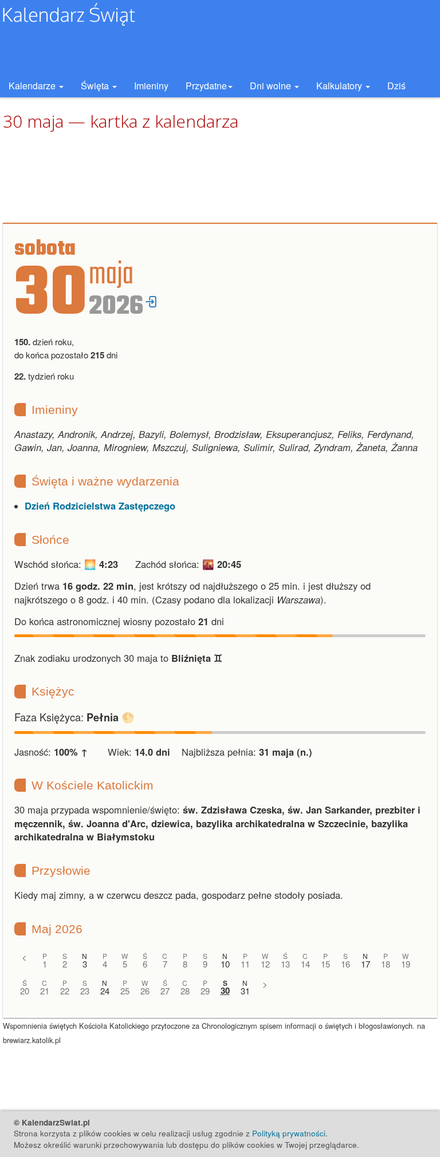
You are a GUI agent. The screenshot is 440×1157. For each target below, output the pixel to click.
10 (225, 963)
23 (84, 990)
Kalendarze (33, 85)
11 (245, 963)
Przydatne (206, 85)
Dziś (396, 85)
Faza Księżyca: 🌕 (74, 716)
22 (64, 990)
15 (325, 963)
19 (405, 963)
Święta (96, 85)
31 (245, 990)
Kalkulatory (340, 85)
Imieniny (151, 85)
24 (104, 990)
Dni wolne (271, 85)
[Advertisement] (220, 177)
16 (345, 963)
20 (24, 990)
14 (305, 963)
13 (285, 963)
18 (385, 963)
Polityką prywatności (288, 1133)
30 (225, 990)
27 (165, 990)
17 (365, 963)
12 (265, 963)
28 (185, 990)
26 (145, 990)
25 (124, 990)
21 (44, 990)
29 (205, 990)
